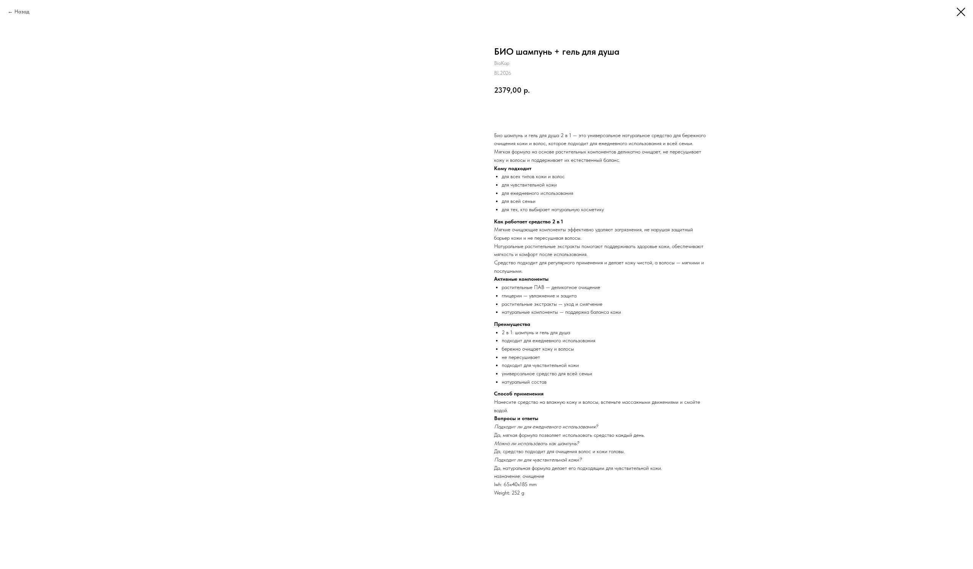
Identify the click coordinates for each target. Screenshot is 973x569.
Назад (21, 11)
